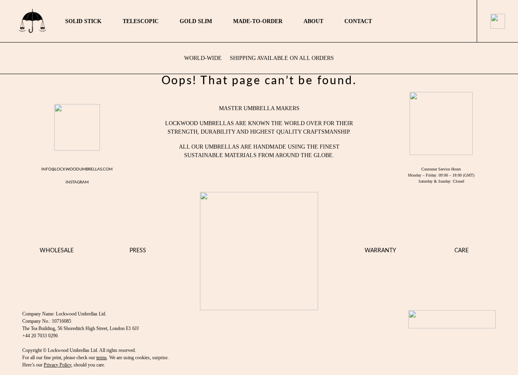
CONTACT (358, 21)
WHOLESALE (57, 251)
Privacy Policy (57, 365)
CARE (461, 251)
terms (101, 357)
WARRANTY (380, 251)
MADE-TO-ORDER (257, 21)
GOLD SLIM (196, 21)
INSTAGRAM (77, 182)
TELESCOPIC (141, 21)
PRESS (138, 251)
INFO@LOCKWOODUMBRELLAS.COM (77, 169)
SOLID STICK (83, 21)
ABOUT (313, 21)
